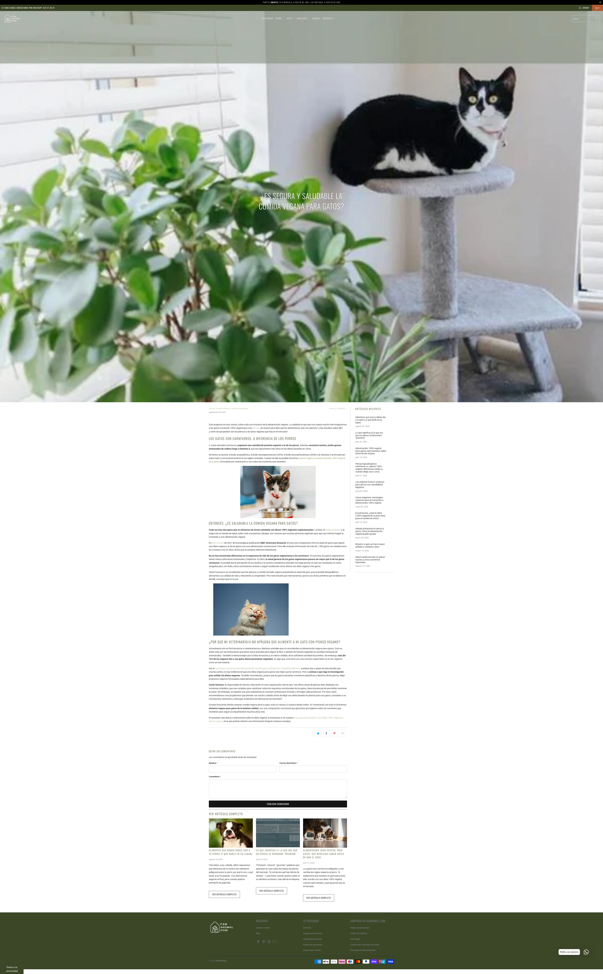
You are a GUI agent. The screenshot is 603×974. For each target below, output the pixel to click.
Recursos (328, 18)
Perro (278, 18)
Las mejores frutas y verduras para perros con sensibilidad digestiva (369, 484)
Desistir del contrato (312, 950)
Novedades (267, 18)
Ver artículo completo (224, 894)
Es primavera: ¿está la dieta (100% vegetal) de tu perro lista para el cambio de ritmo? (370, 516)
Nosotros (302, 18)
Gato (289, 18)
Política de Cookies (358, 933)
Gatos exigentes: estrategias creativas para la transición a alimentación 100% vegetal (369, 500)
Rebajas (316, 18)
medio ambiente (333, 530)
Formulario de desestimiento (362, 950)
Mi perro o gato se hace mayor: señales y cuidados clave (370, 545)
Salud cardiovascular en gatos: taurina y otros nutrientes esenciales (370, 560)
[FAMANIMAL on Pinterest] (263, 942)
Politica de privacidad (359, 928)
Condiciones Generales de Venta (364, 945)
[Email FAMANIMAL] (274, 942)
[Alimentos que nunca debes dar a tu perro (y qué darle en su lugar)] (231, 833)
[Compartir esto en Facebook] (326, 733)
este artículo (218, 543)
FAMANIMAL (221, 961)
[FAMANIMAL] (15, 19)
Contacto (307, 928)
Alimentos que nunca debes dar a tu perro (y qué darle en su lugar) (231, 852)
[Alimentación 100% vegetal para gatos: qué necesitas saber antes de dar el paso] (325, 833)
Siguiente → (342, 408)
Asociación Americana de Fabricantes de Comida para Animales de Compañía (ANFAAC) (258, 668)
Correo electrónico (289, 763)
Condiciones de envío (312, 939)
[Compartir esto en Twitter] (318, 733)
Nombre (213, 763)
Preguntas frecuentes (312, 933)
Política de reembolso (312, 945)
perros (256, 428)
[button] (12, 969)
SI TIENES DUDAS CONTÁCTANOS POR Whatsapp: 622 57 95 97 (28, 7)
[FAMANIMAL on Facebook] (258, 942)
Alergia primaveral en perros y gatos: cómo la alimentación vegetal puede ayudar (369, 531)
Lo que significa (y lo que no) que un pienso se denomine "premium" (277, 852)
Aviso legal (355, 939)
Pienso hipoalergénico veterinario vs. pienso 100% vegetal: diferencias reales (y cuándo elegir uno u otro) (369, 468)
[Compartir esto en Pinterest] (334, 733)
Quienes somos (263, 928)
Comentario (215, 776)
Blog (258, 933)
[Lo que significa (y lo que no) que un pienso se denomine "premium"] (278, 833)
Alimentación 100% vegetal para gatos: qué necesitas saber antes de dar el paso (323, 853)
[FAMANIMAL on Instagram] (269, 942)
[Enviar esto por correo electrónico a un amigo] (342, 733)
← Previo (331, 408)
